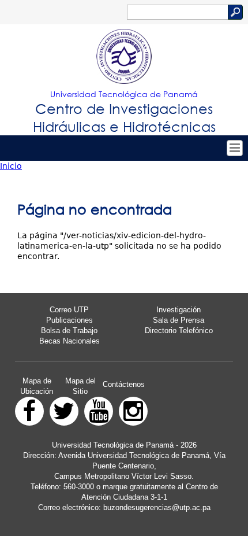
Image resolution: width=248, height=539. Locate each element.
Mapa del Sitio (80, 386)
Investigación (178, 309)
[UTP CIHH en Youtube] (98, 411)
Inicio (11, 166)
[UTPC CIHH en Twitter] (64, 411)
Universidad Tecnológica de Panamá (124, 94)
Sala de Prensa (178, 320)
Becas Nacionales (69, 341)
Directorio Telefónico (179, 330)
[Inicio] (124, 56)
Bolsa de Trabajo (69, 330)
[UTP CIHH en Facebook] (29, 411)
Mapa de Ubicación (36, 386)
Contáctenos (124, 384)
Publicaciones (69, 320)
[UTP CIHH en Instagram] (133, 411)
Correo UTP (69, 309)
